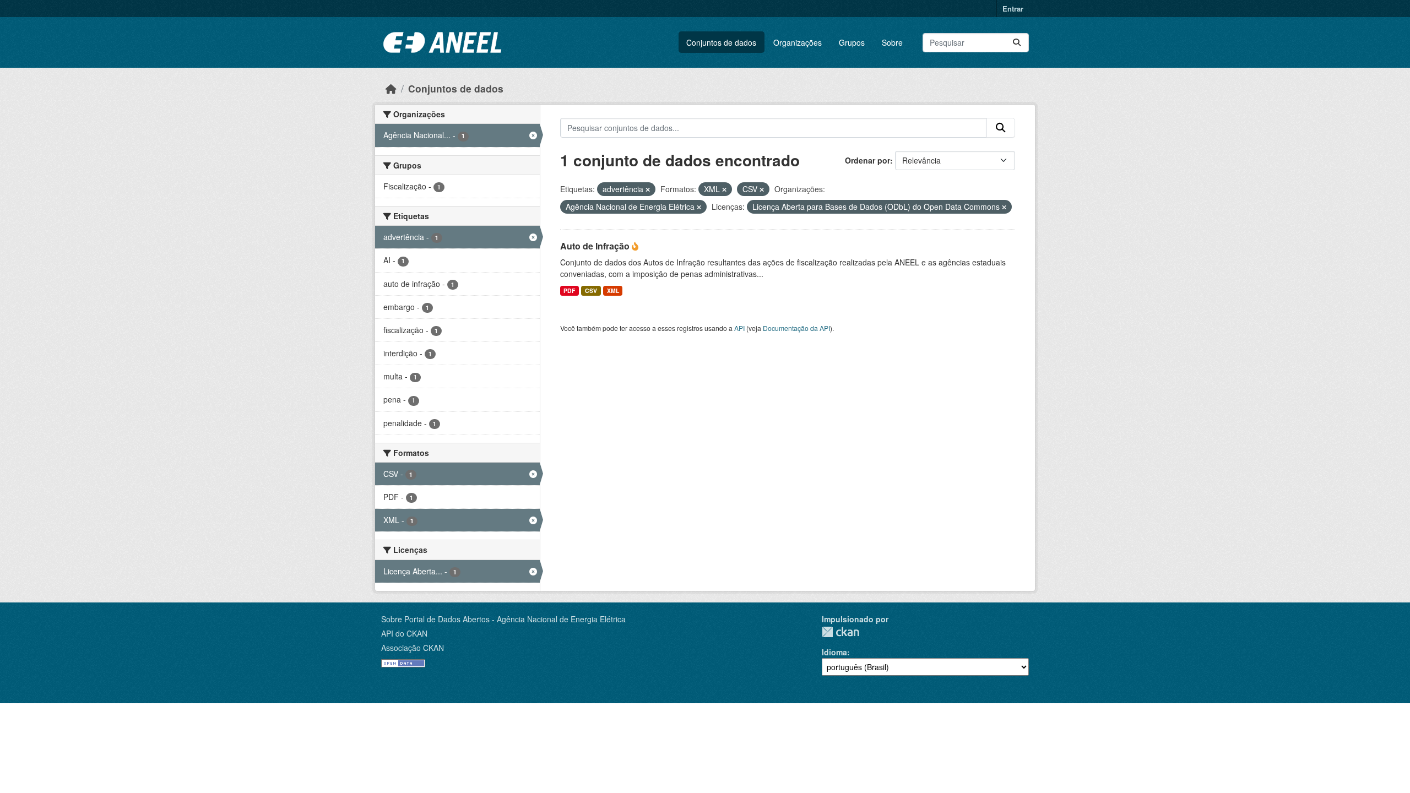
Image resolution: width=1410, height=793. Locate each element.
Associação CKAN (412, 647)
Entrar (1012, 8)
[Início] (391, 88)
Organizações (797, 42)
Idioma (834, 652)
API (739, 328)
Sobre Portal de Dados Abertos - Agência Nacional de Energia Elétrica (503, 618)
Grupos (852, 42)
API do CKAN (404, 633)
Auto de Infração (596, 246)
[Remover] (648, 189)
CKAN (840, 632)
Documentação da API (796, 328)
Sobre (892, 42)
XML (613, 290)
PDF (569, 290)
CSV (591, 290)
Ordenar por (867, 160)
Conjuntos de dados (721, 42)
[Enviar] (1017, 42)
